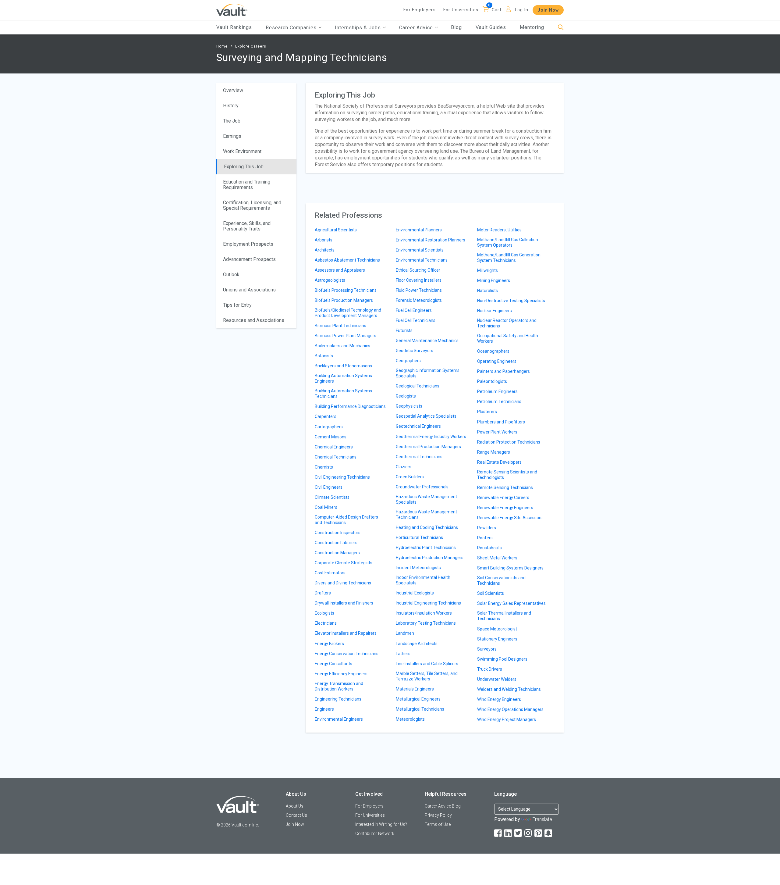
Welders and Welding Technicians (509, 689)
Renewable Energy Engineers (505, 507)
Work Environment (242, 151)
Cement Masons (330, 436)
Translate (542, 819)
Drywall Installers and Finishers (344, 603)
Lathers (403, 653)
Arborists (323, 239)
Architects (325, 250)
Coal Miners (326, 507)
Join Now (548, 10)
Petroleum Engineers (497, 391)
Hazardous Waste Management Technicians (426, 514)
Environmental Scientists (420, 250)
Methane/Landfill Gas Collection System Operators (507, 242)
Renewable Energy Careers (503, 497)
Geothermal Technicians (419, 456)
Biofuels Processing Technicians (346, 290)
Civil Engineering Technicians (342, 477)
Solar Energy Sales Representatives (511, 603)
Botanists (324, 355)
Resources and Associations (253, 320)
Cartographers (329, 426)
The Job (231, 121)
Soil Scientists (490, 593)
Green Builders (410, 476)
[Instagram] (528, 833)
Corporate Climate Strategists (343, 562)
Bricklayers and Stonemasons (343, 365)
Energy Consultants (333, 663)
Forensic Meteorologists (419, 300)
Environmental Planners (419, 229)
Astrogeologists (330, 280)
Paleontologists (492, 381)
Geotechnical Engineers (418, 426)
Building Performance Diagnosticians (350, 406)
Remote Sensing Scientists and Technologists (507, 474)
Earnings (232, 136)
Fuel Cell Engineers (414, 310)
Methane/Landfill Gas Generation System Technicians (509, 257)
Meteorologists (410, 719)
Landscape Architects (417, 643)
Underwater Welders (496, 679)
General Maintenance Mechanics (427, 340)
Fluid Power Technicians (419, 290)
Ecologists (324, 613)
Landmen (405, 633)
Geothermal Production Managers (428, 446)
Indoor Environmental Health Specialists (423, 580)
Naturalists (487, 290)
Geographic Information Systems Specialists (427, 373)
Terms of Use (438, 824)
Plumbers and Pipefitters (501, 421)
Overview (233, 90)
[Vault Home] (231, 9)
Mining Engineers (493, 280)
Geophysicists (409, 406)
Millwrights (487, 270)
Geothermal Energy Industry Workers (431, 436)
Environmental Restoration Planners (430, 239)
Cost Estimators (330, 572)
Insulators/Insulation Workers (424, 613)
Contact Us (296, 815)
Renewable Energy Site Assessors (510, 517)
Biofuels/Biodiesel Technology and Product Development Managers (348, 313)
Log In (521, 9)
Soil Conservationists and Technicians (501, 580)
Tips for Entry (237, 305)
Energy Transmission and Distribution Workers (339, 686)
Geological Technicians (417, 386)
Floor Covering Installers (418, 280)
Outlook (231, 274)
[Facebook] (498, 833)
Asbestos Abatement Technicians (347, 260)
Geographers (408, 360)
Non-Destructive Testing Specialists (511, 300)
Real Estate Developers (499, 462)
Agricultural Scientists (336, 229)
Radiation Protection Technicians (508, 442)
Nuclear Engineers (494, 310)
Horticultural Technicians (419, 537)
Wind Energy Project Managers (506, 719)
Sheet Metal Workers (497, 557)
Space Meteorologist (497, 628)
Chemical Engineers (334, 446)
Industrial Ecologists (415, 593)
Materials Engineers (415, 689)
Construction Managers (337, 552)
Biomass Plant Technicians (340, 325)
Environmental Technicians (422, 260)
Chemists (324, 467)
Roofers (485, 537)
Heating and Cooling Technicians (427, 527)
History (231, 106)
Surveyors (487, 649)
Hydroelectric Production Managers (429, 557)
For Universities (460, 9)
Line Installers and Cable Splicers (427, 663)
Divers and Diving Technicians (343, 582)
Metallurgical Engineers (418, 699)
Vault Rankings (234, 27)
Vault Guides (491, 27)
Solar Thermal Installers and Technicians (504, 616)
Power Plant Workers (497, 432)
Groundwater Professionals (422, 486)
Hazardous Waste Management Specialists (426, 499)
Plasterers (487, 411)
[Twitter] (518, 833)
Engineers (324, 709)
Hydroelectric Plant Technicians (426, 547)
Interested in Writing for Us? (381, 824)
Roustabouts (489, 547)
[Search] (561, 27)
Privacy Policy (438, 815)
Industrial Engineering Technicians (428, 603)
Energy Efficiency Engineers (341, 673)
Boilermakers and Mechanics (342, 345)
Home (222, 46)
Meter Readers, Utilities (499, 229)
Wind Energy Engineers (499, 699)
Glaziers (403, 466)
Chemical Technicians (335, 457)
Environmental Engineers (339, 719)
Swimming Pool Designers (502, 659)
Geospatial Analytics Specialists (426, 416)
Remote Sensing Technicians (505, 487)
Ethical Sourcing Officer (418, 270)
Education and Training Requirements (246, 184)
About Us (294, 806)
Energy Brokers (329, 643)
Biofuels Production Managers (344, 300)
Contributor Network (374, 833)
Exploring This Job (244, 167)
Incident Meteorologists (418, 567)
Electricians (326, 623)
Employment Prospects (248, 244)
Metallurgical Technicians (420, 709)
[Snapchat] (548, 833)
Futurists (404, 330)
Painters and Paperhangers (503, 371)
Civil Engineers (328, 487)
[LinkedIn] (508, 833)
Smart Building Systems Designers (510, 568)
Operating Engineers (496, 361)
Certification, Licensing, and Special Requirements (252, 205)
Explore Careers (250, 46)
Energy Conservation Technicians (346, 653)
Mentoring (532, 27)
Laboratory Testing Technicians (426, 623)
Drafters (323, 593)
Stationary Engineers (497, 639)
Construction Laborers (336, 542)
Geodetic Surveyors (414, 350)
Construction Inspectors (337, 532)
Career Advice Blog (443, 806)
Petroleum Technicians (499, 401)
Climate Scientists (332, 497)
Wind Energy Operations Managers (510, 709)
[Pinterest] (538, 833)
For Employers (419, 9)
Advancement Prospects (249, 259)
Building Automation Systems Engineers (343, 378)
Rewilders (486, 527)
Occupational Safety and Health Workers (507, 338)
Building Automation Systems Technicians (343, 393)
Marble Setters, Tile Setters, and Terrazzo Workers (427, 676)
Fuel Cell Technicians (415, 320)
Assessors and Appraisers (340, 270)
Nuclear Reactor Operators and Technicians (507, 323)
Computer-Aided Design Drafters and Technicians (346, 520)
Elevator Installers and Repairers (346, 633)
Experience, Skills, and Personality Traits (247, 226)
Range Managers (493, 452)
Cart (497, 9)
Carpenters (325, 416)
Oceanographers (493, 351)
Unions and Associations (249, 290)
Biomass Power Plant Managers (345, 335)
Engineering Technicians (338, 699)
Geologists (406, 396)
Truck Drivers (489, 669)
